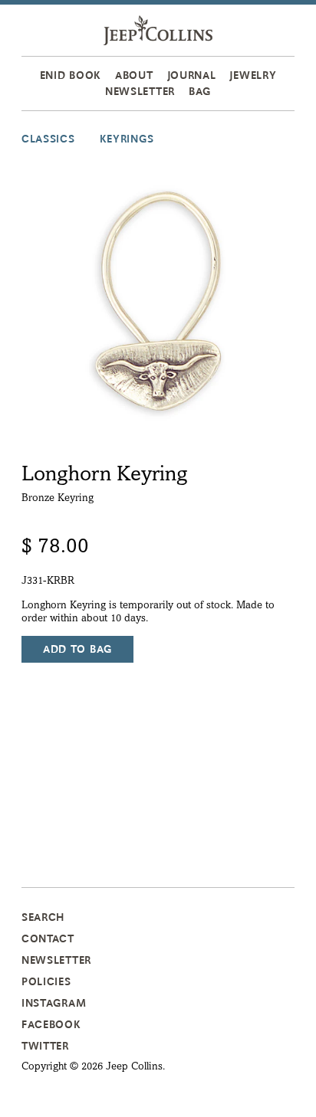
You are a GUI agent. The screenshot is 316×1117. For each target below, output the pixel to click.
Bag (200, 91)
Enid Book (70, 75)
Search (42, 917)
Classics (48, 139)
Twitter (45, 1046)
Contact (47, 938)
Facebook (51, 1024)
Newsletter (140, 91)
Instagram (53, 1003)
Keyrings (127, 139)
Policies (46, 981)
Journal (191, 75)
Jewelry (252, 75)
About (134, 75)
